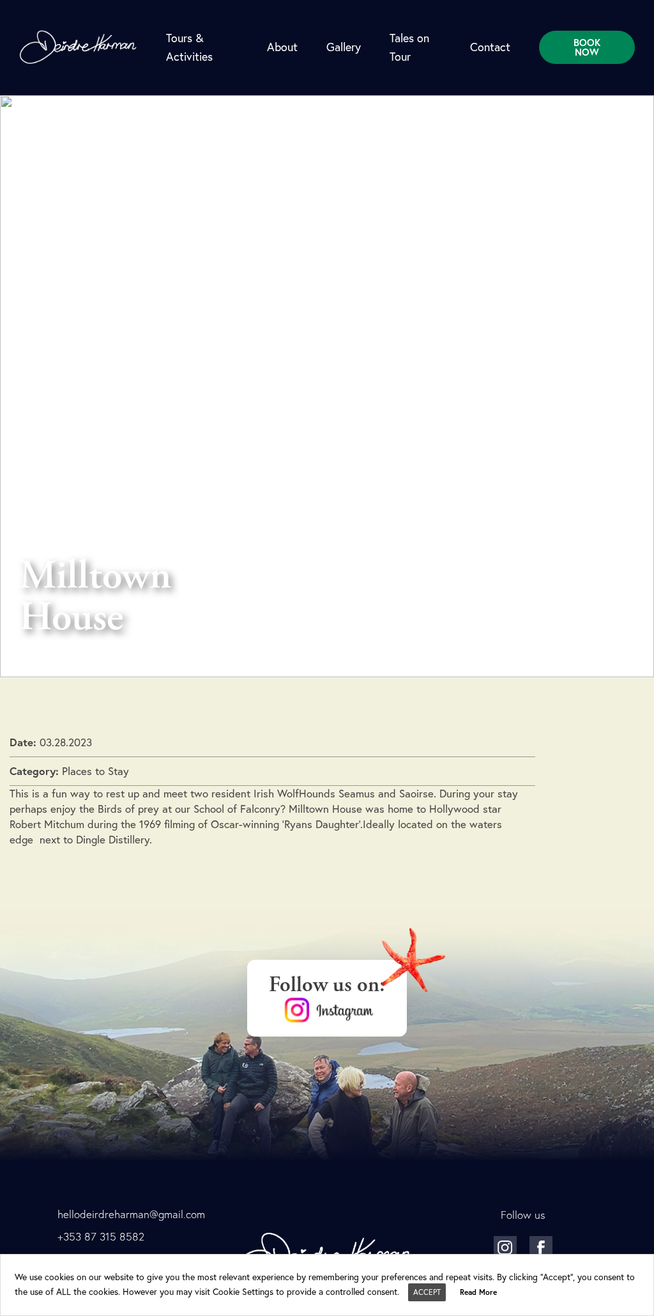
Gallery (343, 46)
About (282, 46)
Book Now (587, 47)
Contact (490, 46)
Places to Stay (95, 771)
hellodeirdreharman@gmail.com (131, 1214)
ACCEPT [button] (427, 1292)
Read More (478, 1292)
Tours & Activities (189, 47)
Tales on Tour (409, 47)
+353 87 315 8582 (100, 1236)
